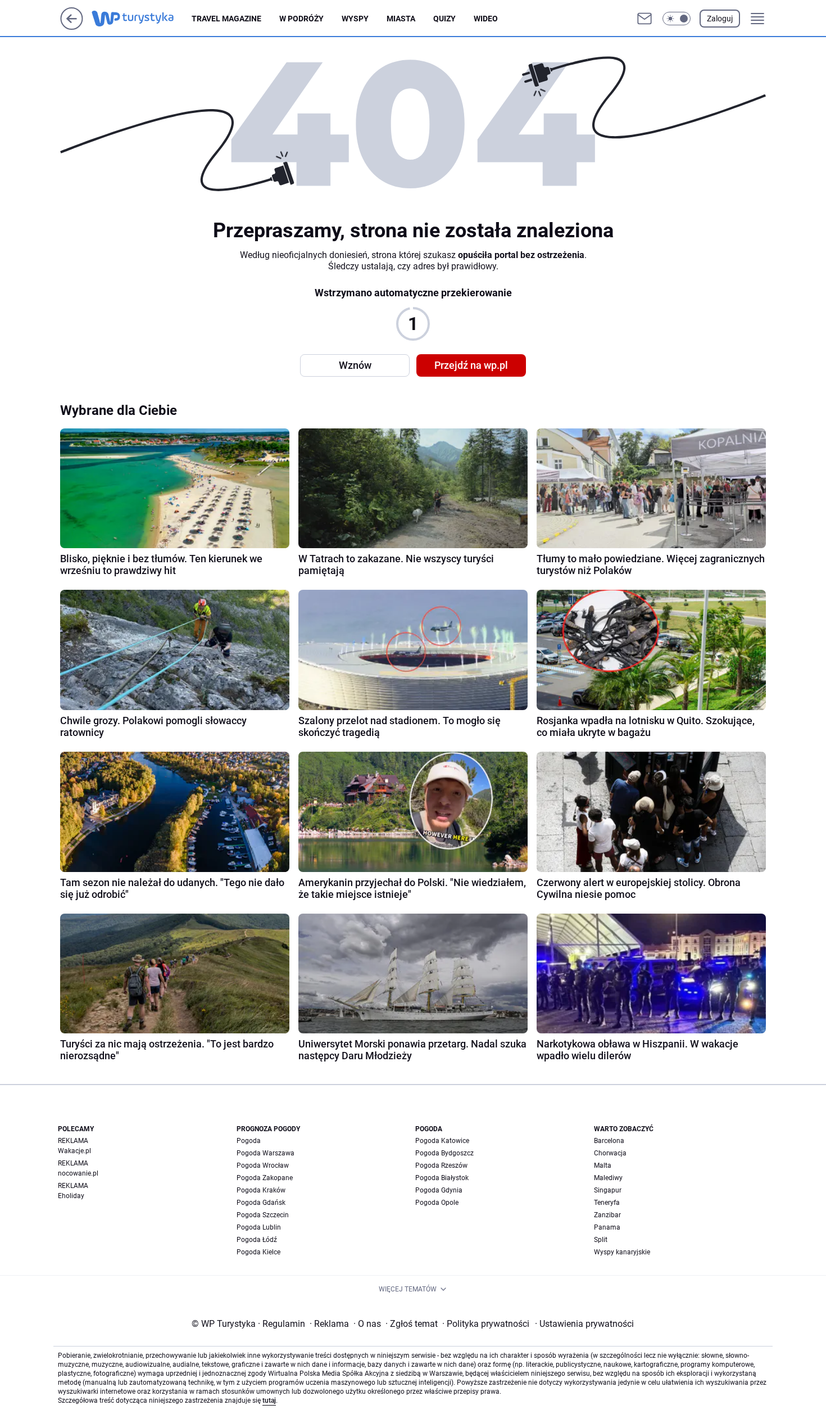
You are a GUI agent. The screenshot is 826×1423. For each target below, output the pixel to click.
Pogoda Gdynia (438, 1190)
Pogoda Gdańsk (261, 1203)
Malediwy (608, 1178)
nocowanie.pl (78, 1173)
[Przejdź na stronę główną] (71, 26)
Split (600, 1240)
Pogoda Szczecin (263, 1215)
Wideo (486, 18)
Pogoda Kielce (258, 1252)
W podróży (301, 18)
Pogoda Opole (437, 1203)
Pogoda (249, 1141)
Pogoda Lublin (259, 1227)
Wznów (355, 365)
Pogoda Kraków (261, 1190)
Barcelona (609, 1141)
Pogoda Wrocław (263, 1165)
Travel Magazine (226, 18)
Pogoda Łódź (257, 1240)
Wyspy (355, 18)
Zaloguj (720, 18)
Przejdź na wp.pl (471, 365)
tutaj (269, 1400)
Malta (602, 1165)
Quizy (444, 18)
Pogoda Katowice (442, 1141)
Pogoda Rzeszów (441, 1165)
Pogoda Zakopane (265, 1178)
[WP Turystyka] (142, 19)
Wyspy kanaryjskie (622, 1252)
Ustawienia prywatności (584, 1323)
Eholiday (71, 1196)
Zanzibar (607, 1215)
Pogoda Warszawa (265, 1153)
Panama (607, 1227)
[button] (676, 18)
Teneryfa (607, 1203)
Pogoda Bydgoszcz (444, 1153)
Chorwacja (610, 1153)
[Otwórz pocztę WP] (644, 19)
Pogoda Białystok (442, 1178)
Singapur (607, 1190)
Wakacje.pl (74, 1151)
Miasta (401, 18)
